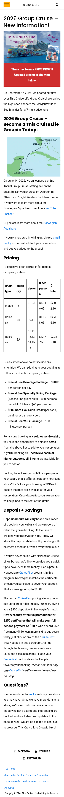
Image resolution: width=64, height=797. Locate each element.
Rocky (32, 694)
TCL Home (9, 768)
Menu (7, 4)
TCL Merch (43, 781)
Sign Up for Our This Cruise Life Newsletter (26, 775)
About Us (9, 787)
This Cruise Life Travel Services (20, 781)
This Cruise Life (29, 5)
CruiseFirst (26, 572)
